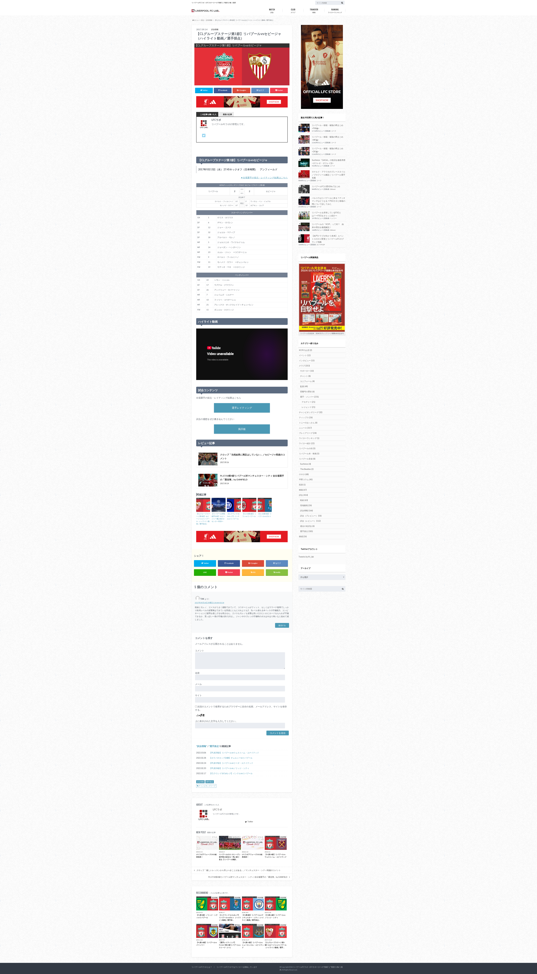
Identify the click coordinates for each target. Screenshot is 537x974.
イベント (305, 355)
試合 (272, 10)
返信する (282, 625)
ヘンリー (333, 218)
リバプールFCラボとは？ (202, 967)
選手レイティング (242, 407)
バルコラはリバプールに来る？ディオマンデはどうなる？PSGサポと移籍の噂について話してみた (328, 201)
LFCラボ (217, 809)
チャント (305, 376)
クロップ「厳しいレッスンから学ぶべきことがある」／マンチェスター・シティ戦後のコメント (238, 870)
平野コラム (306, 479)
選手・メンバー (309, 397)
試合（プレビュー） (311, 516)
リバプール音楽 (307, 459)
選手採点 (214, 746)
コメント (199, 650)
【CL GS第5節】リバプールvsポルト (264, 515)
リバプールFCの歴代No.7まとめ (326, 186)
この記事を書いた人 (208, 114)
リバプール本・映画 (309, 453)
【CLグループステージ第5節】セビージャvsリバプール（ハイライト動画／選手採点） (203, 519)
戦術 (304, 500)
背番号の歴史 (307, 391)
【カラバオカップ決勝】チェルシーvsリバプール (230, 758)
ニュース (305, 428)
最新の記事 (227, 114)
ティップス (306, 417)
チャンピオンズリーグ (207, 786)
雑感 (303, 536)
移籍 (314, 10)
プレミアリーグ (307, 433)
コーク (333, 131)
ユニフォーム (307, 381)
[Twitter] (203, 137)
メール (198, 684)
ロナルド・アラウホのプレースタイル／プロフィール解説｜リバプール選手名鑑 (328, 174)
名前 (197, 673)
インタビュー (307, 360)
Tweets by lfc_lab (306, 557)
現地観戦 (306, 505)
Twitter (250, 821)
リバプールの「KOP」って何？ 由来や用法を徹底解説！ (328, 225)
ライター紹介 (307, 443)
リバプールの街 (307, 448)
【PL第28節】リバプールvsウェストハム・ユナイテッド (234, 752)
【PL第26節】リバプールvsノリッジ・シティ (229, 768)
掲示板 (242, 429)
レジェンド (308, 407)
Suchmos (305, 464)
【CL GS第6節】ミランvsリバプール (249, 515)
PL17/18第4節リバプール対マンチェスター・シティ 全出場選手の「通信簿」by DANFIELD (247, 877)
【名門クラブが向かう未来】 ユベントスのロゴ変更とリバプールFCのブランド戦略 (328, 239)
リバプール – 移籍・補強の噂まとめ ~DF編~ (327, 150)
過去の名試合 (307, 526)
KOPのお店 (305, 350)
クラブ (293, 10)
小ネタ (304, 474)
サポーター (307, 371)
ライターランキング (335, 10)
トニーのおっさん (308, 422)
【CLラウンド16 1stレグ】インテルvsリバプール (233, 516)
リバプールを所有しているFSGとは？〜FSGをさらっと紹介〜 (326, 214)
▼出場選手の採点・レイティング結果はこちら (264, 177)
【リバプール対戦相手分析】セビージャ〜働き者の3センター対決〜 (218, 517)
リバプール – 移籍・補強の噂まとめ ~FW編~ (327, 126)
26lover (333, 189)
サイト (198, 695)
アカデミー (308, 402)
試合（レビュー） (310, 521)
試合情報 (201, 746)
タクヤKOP (320, 244)
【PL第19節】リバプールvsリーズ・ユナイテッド (231, 763)
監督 (304, 386)
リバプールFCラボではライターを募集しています (237, 967)
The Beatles (307, 469)
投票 (302, 484)
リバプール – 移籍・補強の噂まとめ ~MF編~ (327, 138)
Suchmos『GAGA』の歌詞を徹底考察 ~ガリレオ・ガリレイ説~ (328, 161)
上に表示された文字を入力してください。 (216, 721)
